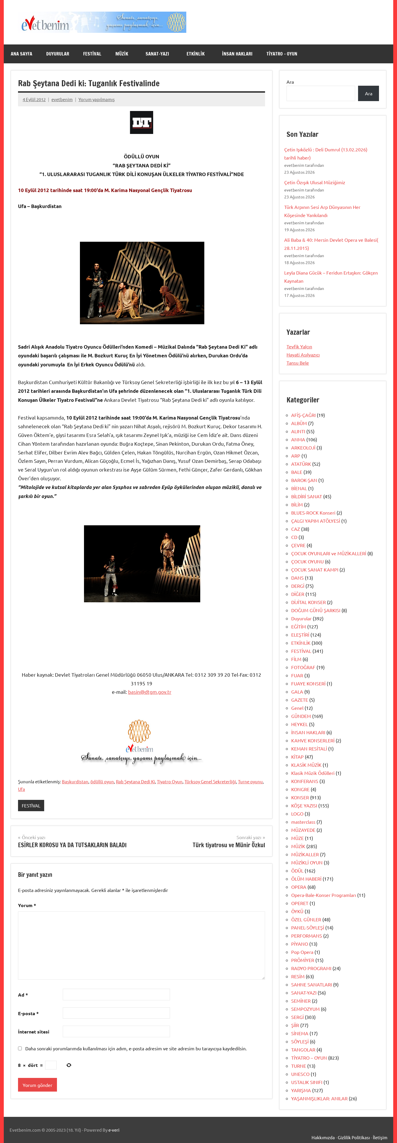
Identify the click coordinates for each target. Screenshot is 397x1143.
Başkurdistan (75, 781)
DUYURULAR (57, 54)
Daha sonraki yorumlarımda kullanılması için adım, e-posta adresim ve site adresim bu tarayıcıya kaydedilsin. (136, 1048)
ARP (295, 455)
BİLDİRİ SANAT (306, 496)
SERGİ (297, 1017)
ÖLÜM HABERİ (306, 879)
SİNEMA (299, 1033)
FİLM (296, 659)
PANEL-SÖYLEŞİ (307, 927)
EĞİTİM (298, 626)
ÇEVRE (298, 545)
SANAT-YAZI (157, 54)
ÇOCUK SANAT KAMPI (314, 569)
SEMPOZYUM (305, 1009)
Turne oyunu (250, 781)
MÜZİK (121, 54)
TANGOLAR (303, 1049)
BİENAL (299, 488)
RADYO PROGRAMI (311, 968)
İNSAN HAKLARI (237, 54)
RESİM (298, 976)
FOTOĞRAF (303, 667)
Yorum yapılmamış (96, 99)
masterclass (303, 822)
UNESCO (300, 1074)
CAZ (295, 529)
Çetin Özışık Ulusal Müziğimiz (314, 182)
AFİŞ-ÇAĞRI (303, 415)
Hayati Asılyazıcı (303, 354)
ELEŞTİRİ (300, 634)
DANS (297, 578)
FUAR (297, 675)
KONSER (300, 797)
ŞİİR (295, 1025)
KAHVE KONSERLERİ (313, 740)
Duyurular (301, 618)
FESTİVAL (92, 54)
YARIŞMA (301, 1090)
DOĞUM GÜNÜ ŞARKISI (315, 610)
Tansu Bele (298, 363)
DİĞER (297, 594)
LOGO (297, 813)
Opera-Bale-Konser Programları (323, 895)
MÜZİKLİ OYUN (307, 862)
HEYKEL (299, 724)
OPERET (299, 903)
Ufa (21, 789)
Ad (23, 995)
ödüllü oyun (102, 781)
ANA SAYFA (21, 54)
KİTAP (297, 756)
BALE (296, 472)
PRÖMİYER (302, 960)
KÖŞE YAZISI (304, 805)
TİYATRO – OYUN (282, 54)
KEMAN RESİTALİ (309, 748)
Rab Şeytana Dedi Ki (135, 781)
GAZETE (299, 700)
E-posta (28, 1013)
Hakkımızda (323, 1137)
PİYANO (299, 944)
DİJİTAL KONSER (308, 602)
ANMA (298, 439)
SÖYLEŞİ (300, 1041)
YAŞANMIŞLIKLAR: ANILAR (319, 1098)
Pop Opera (302, 952)
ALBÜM (299, 423)
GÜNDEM (301, 716)
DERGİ (297, 586)
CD (294, 537)
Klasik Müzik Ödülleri (313, 773)
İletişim (380, 1137)
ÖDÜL (297, 870)
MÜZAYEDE (303, 830)
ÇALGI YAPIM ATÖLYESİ (315, 521)
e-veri (113, 1130)
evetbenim (62, 99)
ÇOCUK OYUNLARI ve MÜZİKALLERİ (328, 553)
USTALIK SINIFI (306, 1082)
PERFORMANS (306, 935)
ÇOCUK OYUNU (307, 561)
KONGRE (300, 789)
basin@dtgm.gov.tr (149, 692)
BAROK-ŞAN (304, 480)
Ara (290, 82)
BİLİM (297, 504)
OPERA (298, 887)
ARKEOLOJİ (303, 447)
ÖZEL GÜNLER (306, 919)
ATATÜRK (301, 464)
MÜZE (297, 838)
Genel (297, 708)
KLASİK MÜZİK (306, 765)
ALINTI (298, 431)
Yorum (27, 905)
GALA (297, 691)
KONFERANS (304, 781)
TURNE (298, 1066)
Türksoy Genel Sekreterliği (210, 781)
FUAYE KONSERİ (308, 683)
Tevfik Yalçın (299, 346)
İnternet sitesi (33, 1032)
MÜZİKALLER (305, 854)
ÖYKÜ (297, 911)
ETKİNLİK (196, 54)
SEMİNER (301, 1001)
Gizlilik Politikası (354, 1137)
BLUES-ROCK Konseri (313, 512)
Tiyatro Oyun (170, 781)
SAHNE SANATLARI (311, 984)
